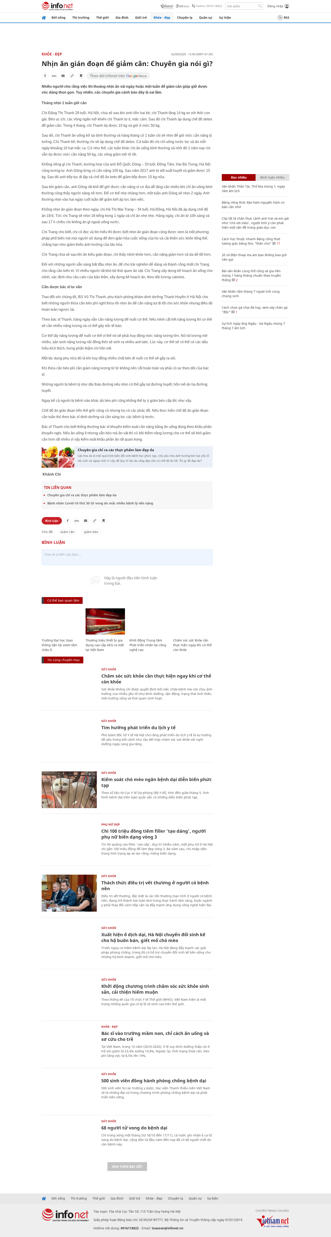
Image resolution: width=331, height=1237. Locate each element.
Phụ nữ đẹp (110, 824)
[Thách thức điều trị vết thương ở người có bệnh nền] (69, 893)
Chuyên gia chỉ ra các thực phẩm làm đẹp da (116, 450)
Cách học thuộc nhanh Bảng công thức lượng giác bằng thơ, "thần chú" (251, 241)
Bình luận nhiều (272, 177)
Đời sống (59, 17)
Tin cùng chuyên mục (63, 660)
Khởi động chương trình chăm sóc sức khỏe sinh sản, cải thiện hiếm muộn (155, 989)
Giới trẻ (141, 17)
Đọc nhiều (239, 177)
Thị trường (80, 17)
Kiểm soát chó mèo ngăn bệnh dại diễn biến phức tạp (156, 782)
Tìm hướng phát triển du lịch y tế (138, 727)
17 (278, 243)
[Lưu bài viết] (81, 75)
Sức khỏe (108, 669)
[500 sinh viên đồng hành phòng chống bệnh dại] (69, 1091)
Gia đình (122, 17)
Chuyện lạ (184, 17)
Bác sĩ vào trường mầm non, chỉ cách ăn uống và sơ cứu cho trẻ (155, 1036)
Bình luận (51, 521)
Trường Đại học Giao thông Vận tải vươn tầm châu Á (59, 645)
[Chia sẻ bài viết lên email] (63, 75)
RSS (286, 17)
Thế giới (102, 17)
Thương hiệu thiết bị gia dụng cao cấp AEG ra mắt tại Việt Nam (105, 645)
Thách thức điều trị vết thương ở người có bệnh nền (155, 886)
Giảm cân (67, 532)
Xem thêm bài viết (127, 1166)
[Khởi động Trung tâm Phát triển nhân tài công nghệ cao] (149, 621)
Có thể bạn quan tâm (63, 600)
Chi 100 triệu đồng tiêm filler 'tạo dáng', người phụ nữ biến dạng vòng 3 (153, 834)
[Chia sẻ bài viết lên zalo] (54, 75)
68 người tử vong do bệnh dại (134, 1128)
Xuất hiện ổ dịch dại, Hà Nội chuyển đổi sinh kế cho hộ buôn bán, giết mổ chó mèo (153, 937)
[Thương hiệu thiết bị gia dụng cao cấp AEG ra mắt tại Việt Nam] (105, 621)
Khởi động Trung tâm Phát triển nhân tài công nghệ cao (147, 645)
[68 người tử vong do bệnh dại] (69, 1138)
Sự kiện (225, 17)
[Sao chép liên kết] (72, 75)
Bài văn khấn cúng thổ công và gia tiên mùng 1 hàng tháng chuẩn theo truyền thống (251, 275)
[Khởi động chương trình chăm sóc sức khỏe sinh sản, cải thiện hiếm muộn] (69, 996)
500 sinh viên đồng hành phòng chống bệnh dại (153, 1081)
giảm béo (91, 532)
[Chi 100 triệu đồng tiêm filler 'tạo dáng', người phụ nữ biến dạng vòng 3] (69, 841)
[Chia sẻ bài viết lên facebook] (45, 75)
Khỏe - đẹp (162, 17)
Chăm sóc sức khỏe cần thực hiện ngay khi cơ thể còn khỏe (192, 645)
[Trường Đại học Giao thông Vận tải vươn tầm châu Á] (61, 621)
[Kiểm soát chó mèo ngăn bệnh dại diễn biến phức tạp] (69, 789)
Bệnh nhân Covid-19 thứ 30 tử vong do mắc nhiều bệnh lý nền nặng (100, 503)
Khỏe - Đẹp (52, 54)
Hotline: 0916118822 (209, 6)
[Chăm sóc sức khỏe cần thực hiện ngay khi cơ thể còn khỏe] (193, 621)
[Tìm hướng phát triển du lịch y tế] (69, 738)
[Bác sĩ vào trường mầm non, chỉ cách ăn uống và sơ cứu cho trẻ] (69, 1043)
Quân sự (205, 17)
